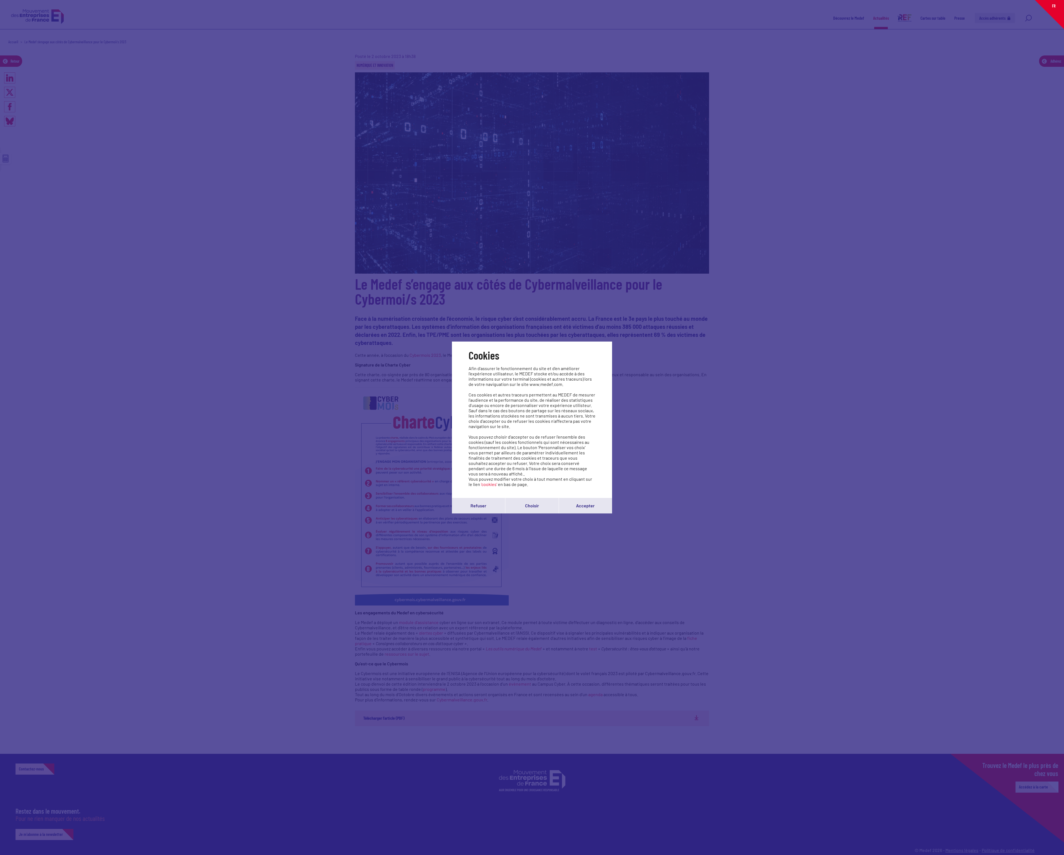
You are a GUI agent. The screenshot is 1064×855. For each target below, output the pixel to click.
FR (1053, 6)
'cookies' (489, 484)
